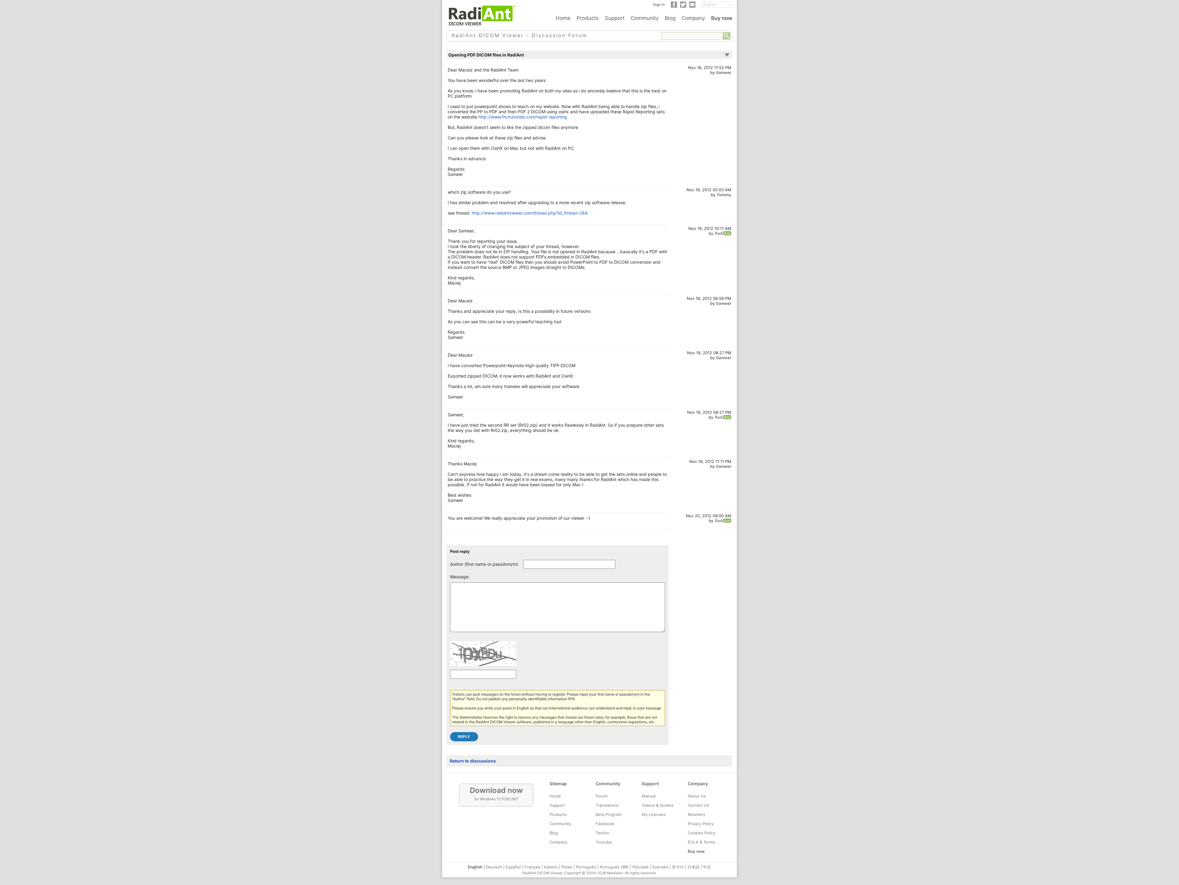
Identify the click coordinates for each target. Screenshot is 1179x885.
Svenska (660, 866)
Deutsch (494, 866)
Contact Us (698, 805)
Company (693, 18)
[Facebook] (674, 6)
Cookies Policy (701, 832)
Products (588, 18)
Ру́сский (640, 866)
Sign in (659, 4)
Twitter (602, 832)
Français (532, 866)
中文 (707, 866)
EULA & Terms (701, 842)
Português (586, 866)
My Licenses (654, 814)
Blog (670, 18)
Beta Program (608, 814)
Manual (649, 796)
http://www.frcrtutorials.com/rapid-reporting (522, 116)
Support (615, 18)
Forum (602, 796)
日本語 (693, 866)
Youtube (604, 842)
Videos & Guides (657, 805)
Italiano (551, 866)
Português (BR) (614, 866)
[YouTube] (692, 6)
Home (563, 18)
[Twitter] (683, 6)
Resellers (696, 814)
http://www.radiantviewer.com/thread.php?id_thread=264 (530, 212)
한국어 (678, 866)
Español (513, 866)
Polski (566, 866)
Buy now (721, 18)
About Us (697, 796)
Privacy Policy (701, 823)
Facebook (605, 823)
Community (645, 18)
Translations (607, 805)
